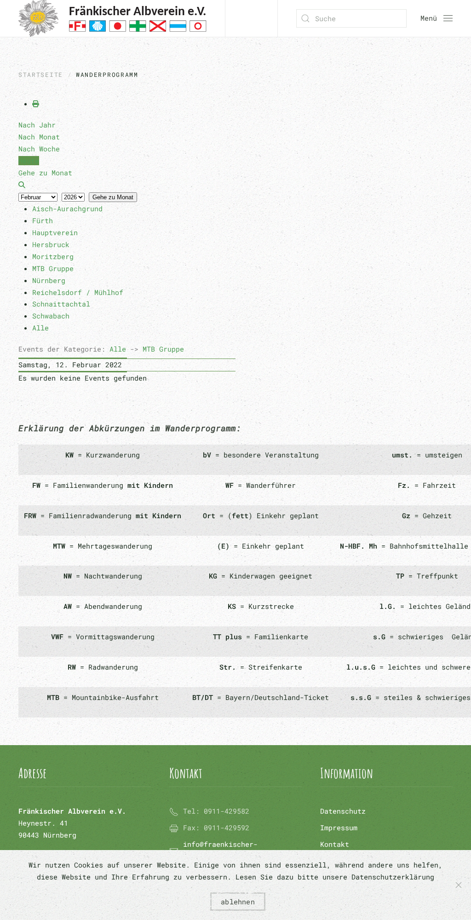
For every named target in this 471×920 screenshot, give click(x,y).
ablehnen (238, 901)
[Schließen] (458, 885)
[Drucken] (35, 103)
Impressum (338, 827)
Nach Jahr (37, 124)
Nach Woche (39, 148)
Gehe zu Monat (112, 197)
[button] (436, 18)
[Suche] (21, 184)
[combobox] (351, 18)
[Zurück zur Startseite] (112, 18)
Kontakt (334, 844)
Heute (28, 160)
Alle (117, 348)
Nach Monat (39, 136)
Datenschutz (343, 811)
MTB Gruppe (163, 348)
